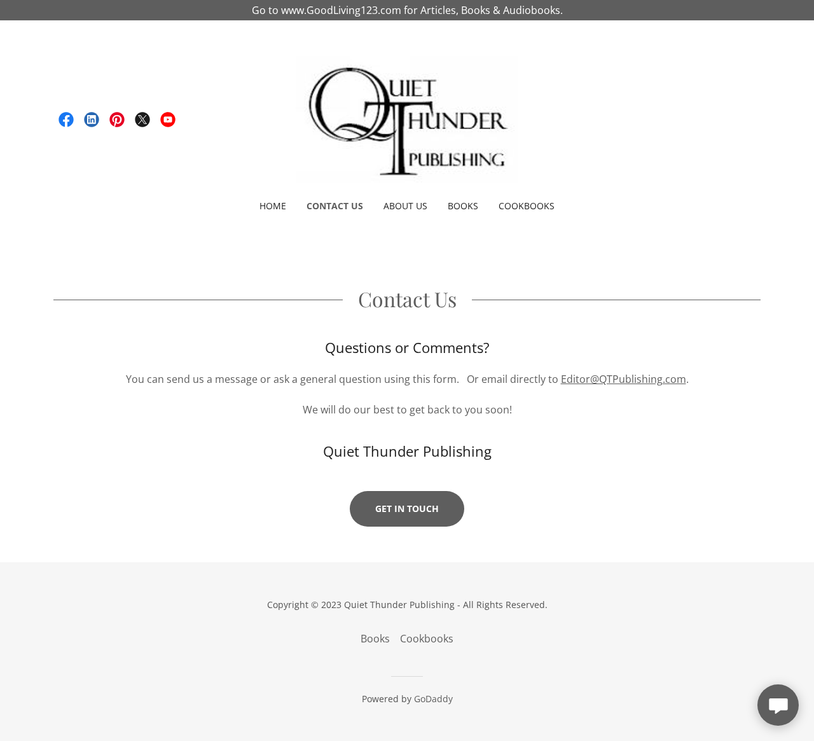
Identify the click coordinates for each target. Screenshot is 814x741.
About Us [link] (405, 206)
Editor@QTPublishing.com (623, 379)
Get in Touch (407, 508)
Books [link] (463, 206)
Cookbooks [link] (527, 206)
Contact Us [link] (335, 206)
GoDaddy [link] (433, 699)
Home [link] (272, 206)
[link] (66, 119)
